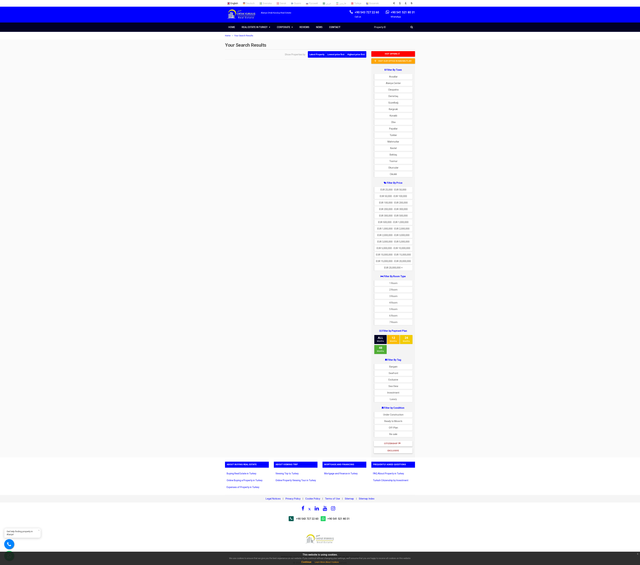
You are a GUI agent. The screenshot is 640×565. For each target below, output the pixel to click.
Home (231, 27)
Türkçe (357, 3)
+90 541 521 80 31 (338, 518)
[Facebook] (303, 508)
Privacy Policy (293, 498)
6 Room (393, 315)
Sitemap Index (366, 498)
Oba (393, 122)
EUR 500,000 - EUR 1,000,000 (393, 222)
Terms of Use (332, 498)
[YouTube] (325, 508)
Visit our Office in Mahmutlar (395, 61)
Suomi (297, 3)
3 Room (393, 296)
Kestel (393, 148)
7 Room (393, 322)
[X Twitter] (309, 509)
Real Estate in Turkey (255, 27)
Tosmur (393, 161)
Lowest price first (335, 54)
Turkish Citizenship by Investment (390, 480)
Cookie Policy (312, 498)
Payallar (393, 128)
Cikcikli (393, 174)
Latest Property (316, 54)
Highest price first (356, 54)
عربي (328, 3)
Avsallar (393, 76)
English (234, 3)
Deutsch (250, 3)
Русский (313, 3)
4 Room (393, 302)
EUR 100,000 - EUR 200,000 (393, 202)
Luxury (393, 399)
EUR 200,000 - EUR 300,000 (393, 209)
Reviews (304, 27)
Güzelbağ (393, 102)
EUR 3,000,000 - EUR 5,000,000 (393, 241)
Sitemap (349, 498)
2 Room (393, 289)
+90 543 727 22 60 (307, 518)
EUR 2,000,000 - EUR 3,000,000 (393, 235)
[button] (395, 3)
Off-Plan (393, 427)
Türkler (393, 135)
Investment (393, 392)
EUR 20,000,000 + (393, 267)
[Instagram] (333, 508)
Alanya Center (393, 83)
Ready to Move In (393, 421)
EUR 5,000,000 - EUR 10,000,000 (393, 248)
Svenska (267, 3)
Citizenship (391, 443)
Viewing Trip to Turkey (287, 473)
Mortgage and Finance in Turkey (341, 473)
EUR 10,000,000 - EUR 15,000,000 (393, 254)
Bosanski (374, 3)
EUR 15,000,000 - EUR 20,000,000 (393, 261)
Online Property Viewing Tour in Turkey (296, 480)
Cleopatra (393, 89)
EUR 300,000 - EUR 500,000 (393, 215)
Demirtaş (393, 96)
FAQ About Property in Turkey (388, 473)
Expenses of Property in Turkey (243, 487)
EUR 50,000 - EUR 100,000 (393, 196)
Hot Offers (391, 53)
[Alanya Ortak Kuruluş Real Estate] (243, 17)
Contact (334, 27)
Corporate (284, 27)
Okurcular (393, 167)
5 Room (393, 309)
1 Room (393, 283)
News (319, 27)
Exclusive (393, 379)
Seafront (393, 373)
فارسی (342, 3)
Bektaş (393, 154)
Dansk (283, 3)
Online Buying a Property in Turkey (244, 480)
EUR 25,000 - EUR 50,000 (393, 189)
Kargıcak (393, 109)
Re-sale (393, 434)
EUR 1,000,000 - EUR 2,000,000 (393, 228)
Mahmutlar (393, 141)
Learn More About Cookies (327, 562)
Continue (306, 562)
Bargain (393, 366)
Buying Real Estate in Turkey (241, 473)
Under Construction (393, 414)
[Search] (411, 27)
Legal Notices (273, 498)
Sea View (393, 386)
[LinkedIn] (317, 508)
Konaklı (393, 115)
